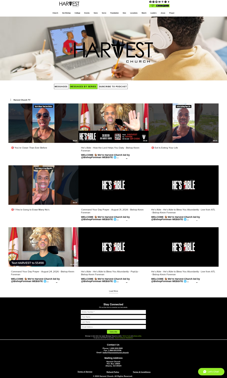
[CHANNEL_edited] (168, 2)
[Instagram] (153, 2)
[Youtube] (156, 2)
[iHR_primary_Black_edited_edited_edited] (159, 2)
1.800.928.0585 (116, 348)
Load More (113, 291)
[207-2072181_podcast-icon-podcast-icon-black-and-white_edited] (162, 2)
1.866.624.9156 (114, 350)
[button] (134, 13)
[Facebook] (150, 2)
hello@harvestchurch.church (116, 352)
